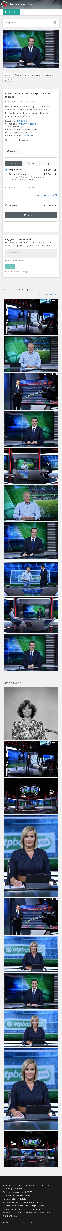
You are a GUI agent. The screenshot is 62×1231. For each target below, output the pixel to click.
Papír (48, 163)
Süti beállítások (11, 1216)
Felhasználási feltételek (15, 1199)
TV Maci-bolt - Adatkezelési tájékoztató (23, 1205)
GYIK (19, 1212)
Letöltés (13, 163)
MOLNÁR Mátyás (27, 123)
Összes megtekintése (46, 294)
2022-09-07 (29, 135)
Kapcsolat (30, 1185)
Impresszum (46, 1185)
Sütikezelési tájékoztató (38, 1212)
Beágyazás (15, 151)
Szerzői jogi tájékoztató (15, 1209)
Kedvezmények (46, 195)
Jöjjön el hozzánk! (12, 1185)
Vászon (31, 163)
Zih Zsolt (22, 121)
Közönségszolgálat (12, 1188)
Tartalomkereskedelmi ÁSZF (17, 1192)
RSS (52, 1209)
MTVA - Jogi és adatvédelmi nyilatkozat (23, 1202)
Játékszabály (38, 1209)
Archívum (23, 4)
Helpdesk (7, 1212)
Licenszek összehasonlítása (19, 187)
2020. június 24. (27, 101)
